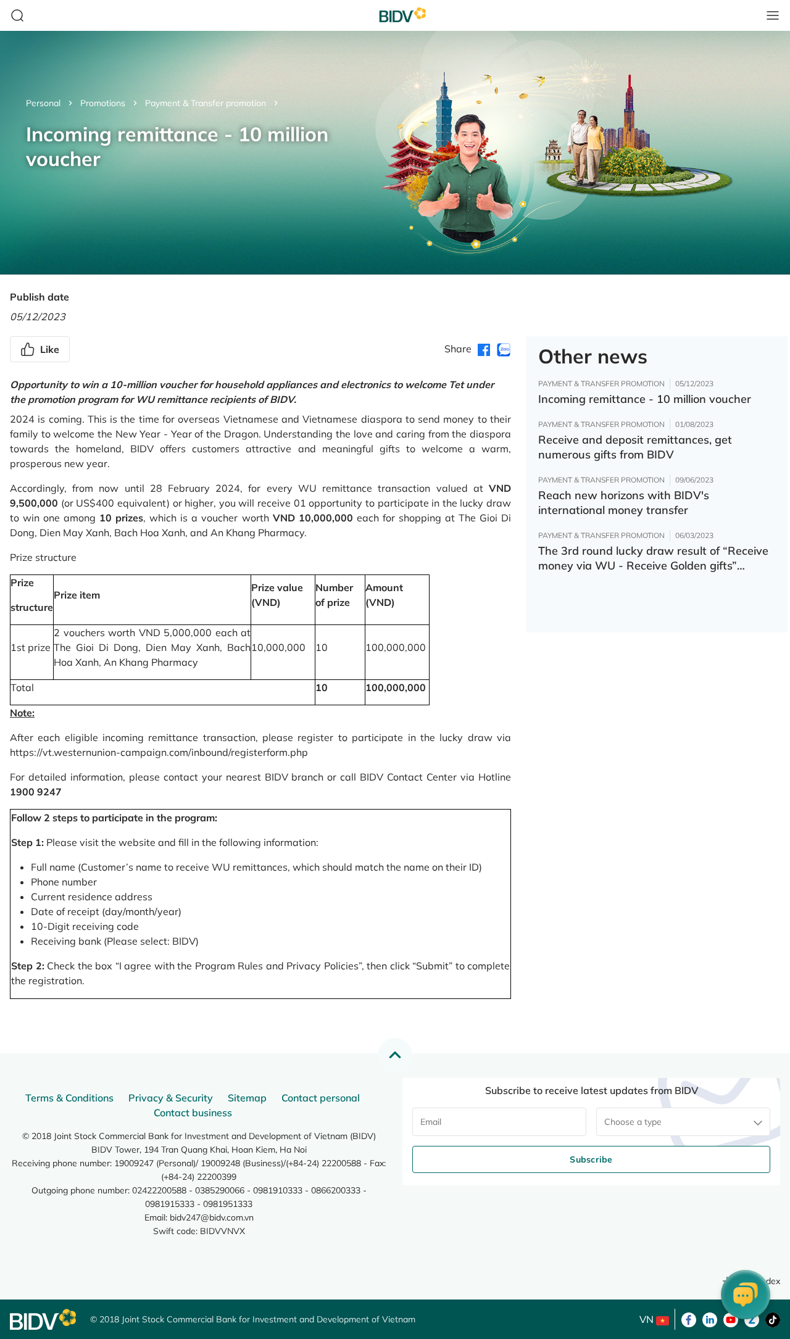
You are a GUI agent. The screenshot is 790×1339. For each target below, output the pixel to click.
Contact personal (320, 1098)
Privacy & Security (170, 1098)
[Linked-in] (709, 1318)
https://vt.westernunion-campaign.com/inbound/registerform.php (159, 752)
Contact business (193, 1112)
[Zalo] (751, 1318)
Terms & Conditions (69, 1098)
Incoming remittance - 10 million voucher (644, 399)
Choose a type (633, 1121)
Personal (43, 103)
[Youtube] (730, 1318)
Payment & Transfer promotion (205, 103)
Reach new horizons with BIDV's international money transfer (623, 502)
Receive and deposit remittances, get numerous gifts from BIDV (635, 447)
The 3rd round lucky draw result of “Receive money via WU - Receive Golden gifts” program (653, 558)
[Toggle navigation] (772, 15)
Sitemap (247, 1098)
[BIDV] (44, 1319)
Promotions (102, 103)
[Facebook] (688, 1318)
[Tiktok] (772, 1318)
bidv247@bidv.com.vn (212, 1217)
